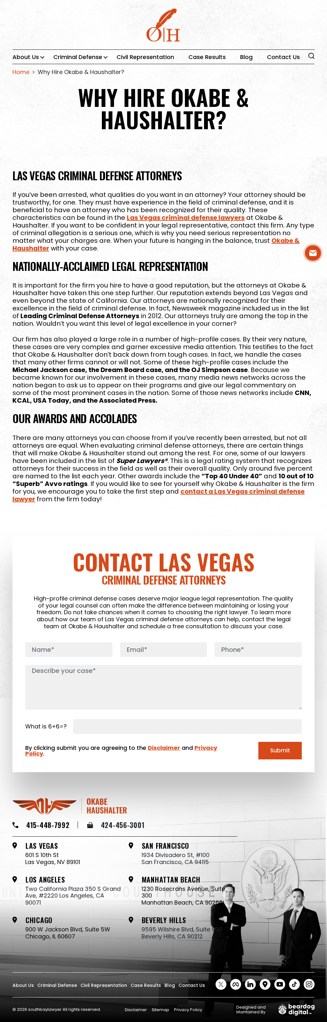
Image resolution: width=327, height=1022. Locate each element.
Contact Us (283, 57)
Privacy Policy (188, 1010)
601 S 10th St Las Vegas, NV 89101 (52, 858)
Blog (246, 57)
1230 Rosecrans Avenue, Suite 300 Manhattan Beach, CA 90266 (183, 895)
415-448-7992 (48, 824)
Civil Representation (145, 57)
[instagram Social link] (309, 984)
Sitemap (160, 1010)
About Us (25, 57)
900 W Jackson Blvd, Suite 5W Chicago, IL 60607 (67, 933)
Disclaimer (164, 748)
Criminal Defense (77, 57)
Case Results (207, 57)
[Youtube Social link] (279, 984)
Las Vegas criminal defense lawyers (186, 217)
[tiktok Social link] (294, 984)
